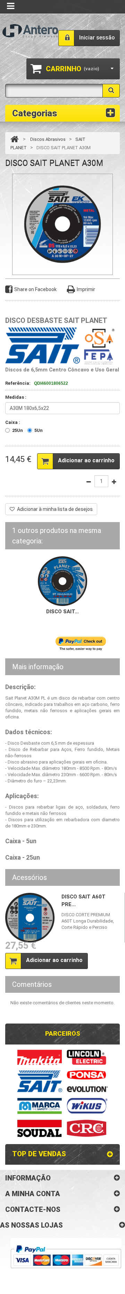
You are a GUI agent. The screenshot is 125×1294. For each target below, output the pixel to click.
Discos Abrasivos (48, 139)
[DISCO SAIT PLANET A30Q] (62, 580)
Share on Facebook (35, 289)
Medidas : (16, 397)
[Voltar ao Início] (14, 139)
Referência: (18, 383)
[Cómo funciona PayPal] (65, 1256)
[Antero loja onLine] (30, 31)
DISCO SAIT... (62, 611)
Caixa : (13, 422)
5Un (38, 430)
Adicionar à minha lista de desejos (55, 509)
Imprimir (86, 289)
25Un (17, 430)
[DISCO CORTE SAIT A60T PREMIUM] (30, 917)
